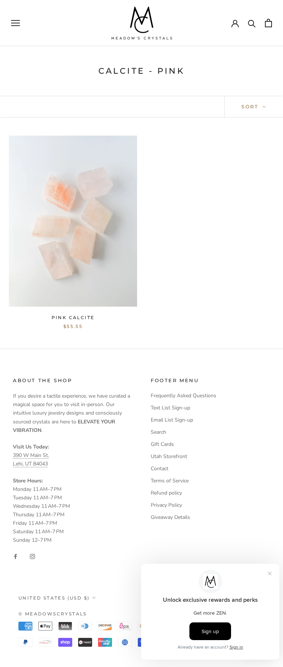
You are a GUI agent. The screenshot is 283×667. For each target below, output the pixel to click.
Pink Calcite (73, 317)
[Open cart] (268, 23)
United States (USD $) (54, 598)
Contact (159, 468)
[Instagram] (32, 556)
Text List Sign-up (170, 407)
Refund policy (166, 492)
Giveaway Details (170, 517)
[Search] (252, 23)
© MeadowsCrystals (52, 614)
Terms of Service (170, 480)
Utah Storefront (169, 456)
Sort (251, 106)
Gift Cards (162, 444)
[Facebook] (15, 556)
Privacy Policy (166, 505)
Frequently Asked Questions (183, 395)
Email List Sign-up (172, 419)
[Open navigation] (15, 23)
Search (158, 432)
